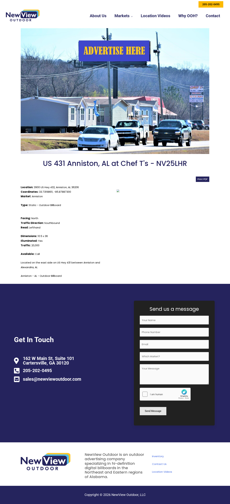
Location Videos (162, 472)
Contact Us (159, 464)
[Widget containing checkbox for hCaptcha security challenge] (165, 394)
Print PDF (203, 179)
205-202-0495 (211, 4)
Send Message (153, 411)
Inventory (158, 456)
